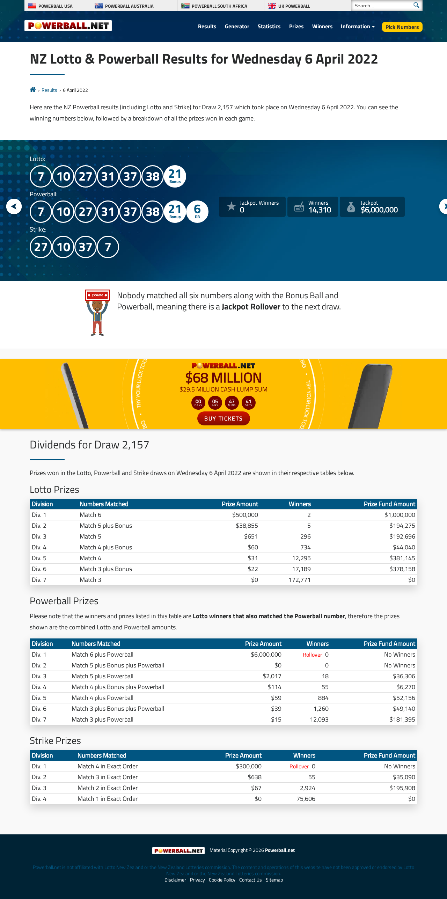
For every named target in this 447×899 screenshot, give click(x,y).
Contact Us (250, 880)
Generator (237, 26)
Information (355, 26)
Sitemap (274, 880)
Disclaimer (175, 880)
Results (207, 26)
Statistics (269, 26)
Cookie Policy (222, 880)
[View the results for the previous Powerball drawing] (14, 207)
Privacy (197, 880)
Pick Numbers (402, 27)
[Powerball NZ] (68, 25)
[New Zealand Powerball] (33, 90)
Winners (322, 26)
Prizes (296, 26)
